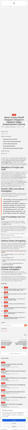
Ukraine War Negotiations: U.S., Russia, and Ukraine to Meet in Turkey (14, 299)
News (15, 114)
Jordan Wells (6, 373)
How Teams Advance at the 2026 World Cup (14, 303)
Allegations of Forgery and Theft (10, 139)
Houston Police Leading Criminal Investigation (13, 148)
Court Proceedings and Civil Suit (10, 143)
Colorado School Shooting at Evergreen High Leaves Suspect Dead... (21, 343)
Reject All (14, 426)
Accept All (14, 420)
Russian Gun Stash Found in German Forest (13, 391)
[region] (14, 419)
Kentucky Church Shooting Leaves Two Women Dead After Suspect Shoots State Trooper (15, 289)
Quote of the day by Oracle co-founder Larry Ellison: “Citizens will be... (14, 313)
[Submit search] (25, 325)
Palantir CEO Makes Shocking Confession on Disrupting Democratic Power (14, 318)
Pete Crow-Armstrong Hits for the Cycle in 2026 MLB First (15, 294)
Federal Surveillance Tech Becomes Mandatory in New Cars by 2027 (15, 308)
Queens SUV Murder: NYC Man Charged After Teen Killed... (6, 344)
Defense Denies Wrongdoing (9, 146)
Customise (14, 423)
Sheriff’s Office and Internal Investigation (12, 141)
